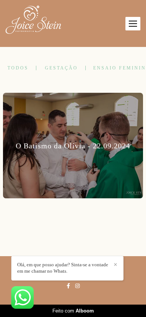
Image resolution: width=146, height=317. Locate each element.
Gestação (61, 68)
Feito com (73, 311)
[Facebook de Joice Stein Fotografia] (68, 286)
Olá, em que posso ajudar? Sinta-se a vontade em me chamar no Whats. (62, 268)
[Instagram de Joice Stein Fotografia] (77, 286)
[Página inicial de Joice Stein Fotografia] (33, 20)
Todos (17, 68)
